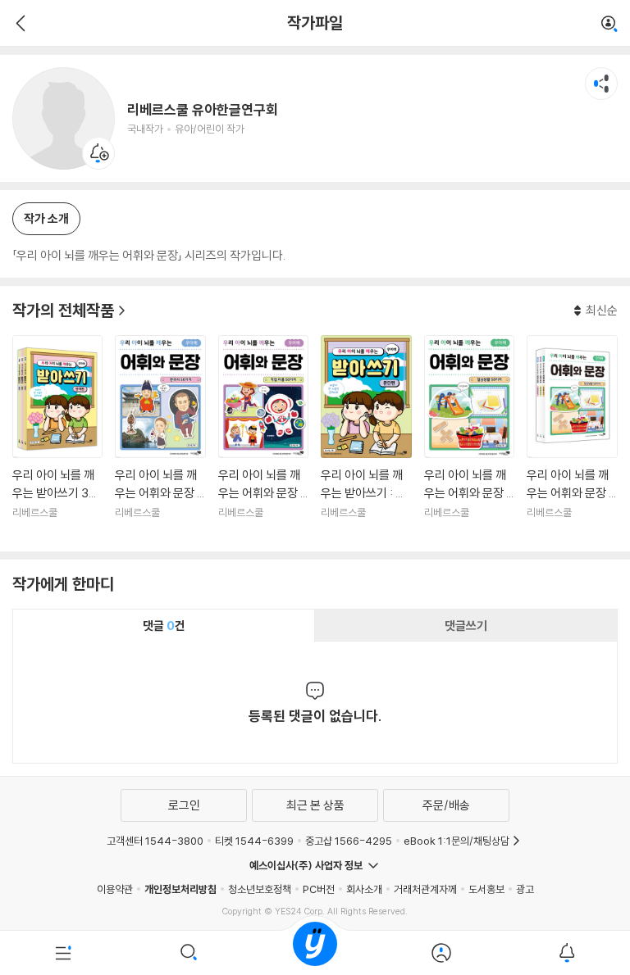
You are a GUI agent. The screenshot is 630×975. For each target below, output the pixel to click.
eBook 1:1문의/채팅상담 (456, 840)
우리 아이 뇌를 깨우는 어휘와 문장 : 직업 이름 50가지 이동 (263, 437)
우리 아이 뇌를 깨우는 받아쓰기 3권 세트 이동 (57, 437)
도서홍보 (486, 889)
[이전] (18, 22)
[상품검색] (189, 953)
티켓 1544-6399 (254, 840)
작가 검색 (609, 24)
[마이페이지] (441, 953)
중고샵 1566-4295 (348, 840)
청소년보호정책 (259, 889)
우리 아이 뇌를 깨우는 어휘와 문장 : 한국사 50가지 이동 (160, 437)
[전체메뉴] (63, 953)
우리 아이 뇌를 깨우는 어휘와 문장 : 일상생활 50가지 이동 (469, 437)
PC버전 (319, 889)
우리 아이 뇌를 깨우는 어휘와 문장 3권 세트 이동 (572, 437)
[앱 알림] (566, 953)
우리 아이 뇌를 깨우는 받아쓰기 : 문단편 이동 (366, 437)
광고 (525, 889)
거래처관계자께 (425, 889)
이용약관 (115, 889)
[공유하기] (601, 83)
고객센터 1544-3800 (155, 840)
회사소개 (364, 889)
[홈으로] (315, 953)
